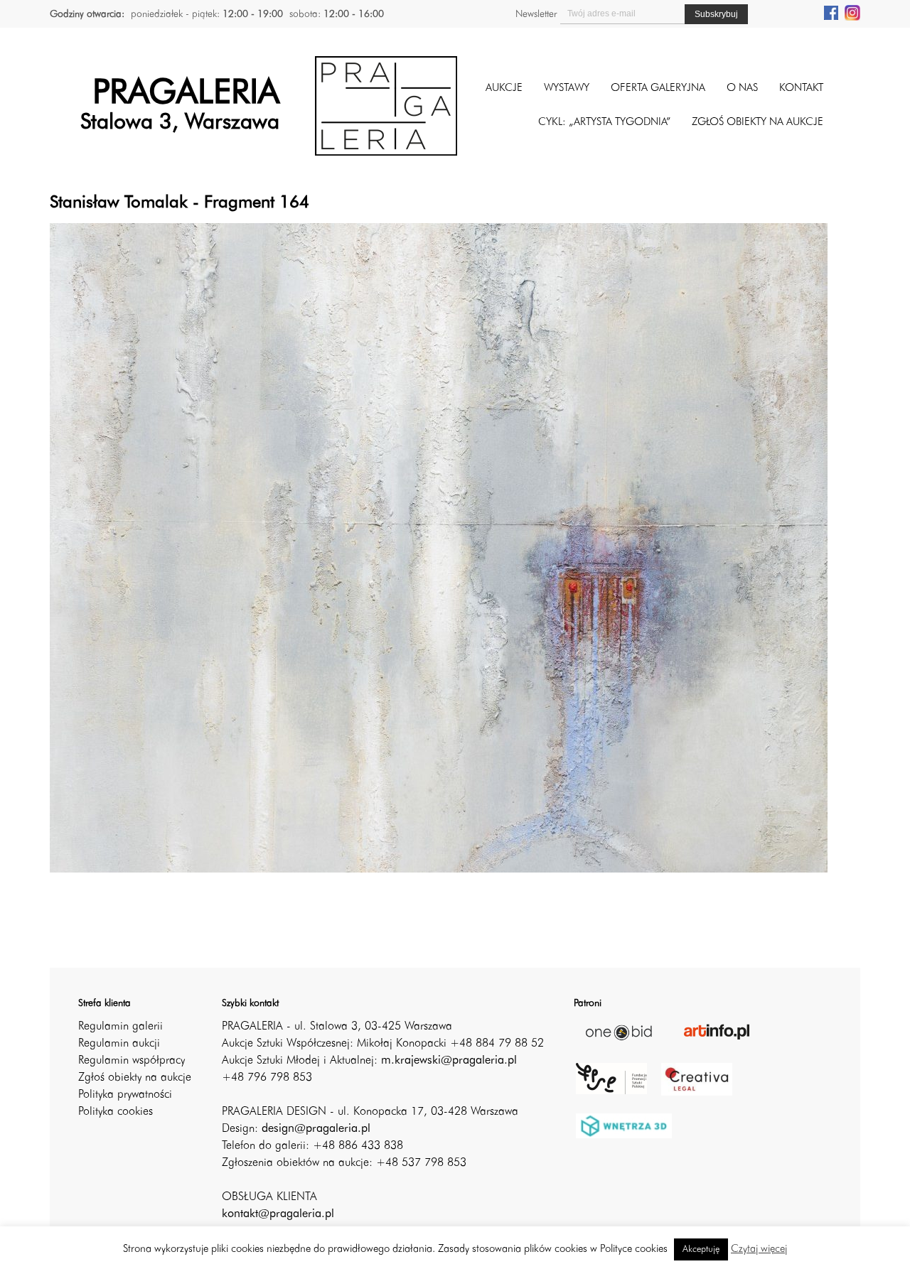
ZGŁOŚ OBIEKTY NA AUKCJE (757, 122)
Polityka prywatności (125, 1095)
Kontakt (801, 88)
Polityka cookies (115, 1112)
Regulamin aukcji (119, 1043)
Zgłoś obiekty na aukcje (134, 1078)
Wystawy (566, 88)
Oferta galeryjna (658, 88)
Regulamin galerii (120, 1026)
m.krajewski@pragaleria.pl (449, 1060)
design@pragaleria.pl (316, 1129)
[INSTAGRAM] (852, 12)
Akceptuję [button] (700, 1249)
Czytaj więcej (759, 1249)
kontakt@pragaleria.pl (278, 1214)
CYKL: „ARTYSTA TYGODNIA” (604, 122)
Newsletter (536, 14)
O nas (742, 88)
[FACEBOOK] (831, 12)
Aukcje (504, 88)
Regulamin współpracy (131, 1060)
